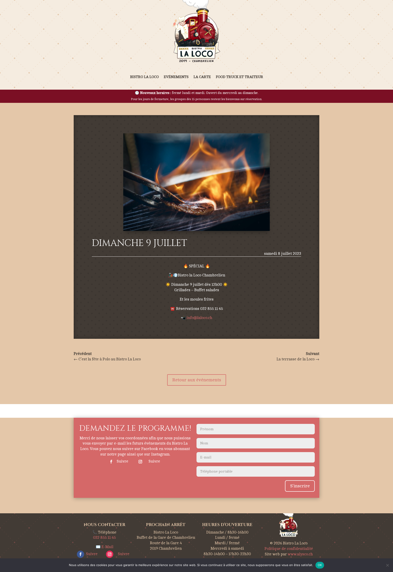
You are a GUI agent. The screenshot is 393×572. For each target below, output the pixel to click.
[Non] (387, 565)
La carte (202, 77)
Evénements (176, 77)
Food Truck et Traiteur (239, 77)
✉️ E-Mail (104, 547)
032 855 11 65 (104, 537)
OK (320, 565)
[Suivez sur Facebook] (111, 461)
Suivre (122, 461)
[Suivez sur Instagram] (140, 461)
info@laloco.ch (199, 318)
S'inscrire (300, 485)
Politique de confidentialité (289, 549)
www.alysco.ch (300, 554)
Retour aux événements (196, 379)
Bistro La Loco (144, 77)
